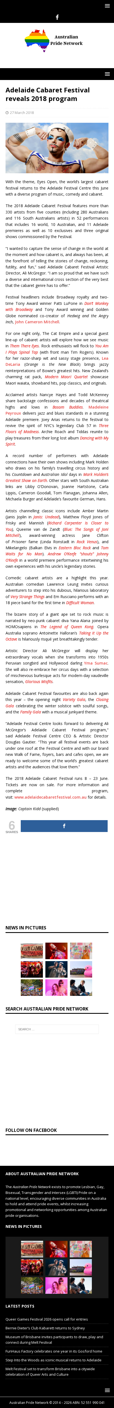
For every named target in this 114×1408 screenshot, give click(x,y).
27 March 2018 (22, 112)
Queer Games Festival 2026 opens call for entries (47, 1319)
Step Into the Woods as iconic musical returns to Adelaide (54, 1360)
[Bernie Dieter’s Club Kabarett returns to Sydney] (56, 951)
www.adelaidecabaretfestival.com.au (50, 797)
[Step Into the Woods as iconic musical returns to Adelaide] (56, 969)
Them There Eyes (24, 345)
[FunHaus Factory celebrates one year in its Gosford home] (32, 969)
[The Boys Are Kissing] (56, 987)
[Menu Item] (57, 17)
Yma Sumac (96, 663)
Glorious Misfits (39, 681)
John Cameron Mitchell (37, 321)
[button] (106, 5)
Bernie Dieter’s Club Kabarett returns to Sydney (45, 1328)
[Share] (64, 826)
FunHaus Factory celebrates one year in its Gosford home (54, 1351)
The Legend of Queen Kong (66, 626)
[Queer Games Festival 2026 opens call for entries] (32, 951)
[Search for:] (57, 1029)
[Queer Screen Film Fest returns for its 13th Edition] (81, 987)
